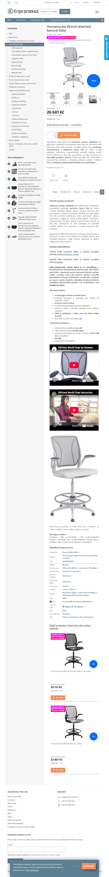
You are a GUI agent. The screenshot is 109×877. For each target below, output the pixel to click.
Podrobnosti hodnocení (81, 40)
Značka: (57, 43)
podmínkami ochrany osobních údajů (45, 855)
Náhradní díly (17, 73)
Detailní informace (54, 167)
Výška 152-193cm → (70, 568)
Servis (10, 806)
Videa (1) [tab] (76, 192)
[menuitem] (9, 20)
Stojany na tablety (19, 101)
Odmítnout (76, 866)
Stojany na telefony (19, 133)
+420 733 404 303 (67, 801)
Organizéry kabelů (19, 104)
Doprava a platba (52, 2)
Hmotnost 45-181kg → (88, 568)
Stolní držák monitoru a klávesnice (22, 83)
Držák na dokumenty (20, 119)
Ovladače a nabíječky (20, 137)
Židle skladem (17, 48)
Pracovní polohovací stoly (19, 80)
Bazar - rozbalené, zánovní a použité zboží (23, 145)
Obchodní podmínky (16, 823)
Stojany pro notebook (20, 126)
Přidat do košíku (70, 135)
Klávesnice (13, 37)
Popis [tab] (55, 192)
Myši (10, 33)
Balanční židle (17, 62)
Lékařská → (67, 571)
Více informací (32, 870)
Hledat (65, 11)
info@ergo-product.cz (70, 797)
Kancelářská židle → (70, 552)
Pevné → (65, 586)
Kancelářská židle (16, 44)
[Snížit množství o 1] (56, 136)
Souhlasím (89, 866)
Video (10, 817)
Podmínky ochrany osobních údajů (21, 827)
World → (65, 565)
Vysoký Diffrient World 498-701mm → (77, 601)
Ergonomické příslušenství (19, 90)
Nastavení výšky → (70, 592)
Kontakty (11, 800)
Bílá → (64, 598)
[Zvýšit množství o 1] (56, 133)
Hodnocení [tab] (87, 192)
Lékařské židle (17, 58)
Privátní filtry (17, 129)
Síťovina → (66, 576)
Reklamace (12, 810)
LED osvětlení (14, 140)
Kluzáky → (66, 614)
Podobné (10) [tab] (65, 192)
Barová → (77, 571)
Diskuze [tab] (97, 192)
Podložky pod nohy (19, 122)
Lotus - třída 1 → (69, 589)
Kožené (15, 112)
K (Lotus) (59, 262)
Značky (12, 149)
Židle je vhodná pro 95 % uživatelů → (78, 617)
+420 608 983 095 (67, 805)
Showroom (12, 803)
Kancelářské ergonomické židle (24, 55)
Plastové (15, 115)
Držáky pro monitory (17, 87)
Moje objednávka (14, 820)
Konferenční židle (19, 69)
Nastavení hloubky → (88, 592)
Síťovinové (16, 108)
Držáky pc (15, 97)
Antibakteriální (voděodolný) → (76, 595)
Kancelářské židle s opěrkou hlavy (25, 51)
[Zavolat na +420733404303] (11, 2)
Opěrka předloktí (18, 94)
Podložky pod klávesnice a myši (21, 41)
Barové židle (17, 65)
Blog (9, 813)
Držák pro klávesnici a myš (19, 76)
